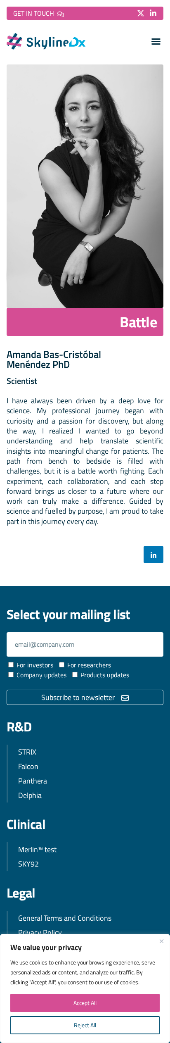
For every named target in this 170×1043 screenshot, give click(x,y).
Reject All (85, 1025)
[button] (156, 41)
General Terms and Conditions (64, 918)
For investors (35, 665)
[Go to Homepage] (46, 41)
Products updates (104, 675)
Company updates (41, 675)
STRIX (27, 751)
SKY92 (28, 863)
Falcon (28, 766)
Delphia (30, 795)
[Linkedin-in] (153, 13)
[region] (85, 988)
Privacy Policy (40, 932)
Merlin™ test (37, 849)
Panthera (32, 780)
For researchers (89, 665)
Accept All (85, 1002)
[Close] (161, 941)
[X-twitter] (140, 13)
